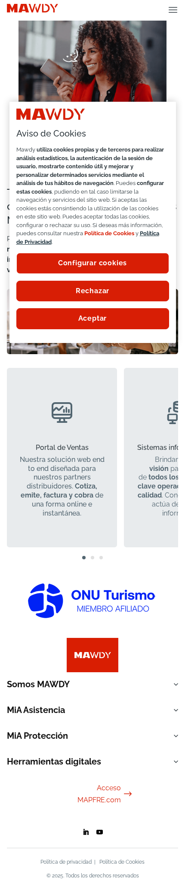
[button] (84, 557)
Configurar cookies (92, 263)
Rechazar (92, 291)
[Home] (32, 10)
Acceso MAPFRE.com (105, 794)
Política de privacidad (66, 862)
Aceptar (92, 318)
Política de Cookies (122, 862)
